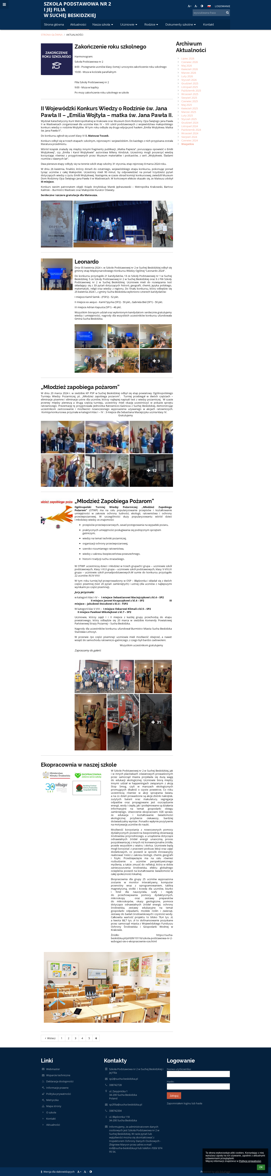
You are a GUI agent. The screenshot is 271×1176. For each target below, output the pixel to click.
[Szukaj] (227, 12)
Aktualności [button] (78, 24)
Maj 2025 (186, 105)
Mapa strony (53, 1106)
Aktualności (74, 34)
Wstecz (51, 1038)
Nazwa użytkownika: (179, 1069)
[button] (202, 6)
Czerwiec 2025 (189, 101)
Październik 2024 (191, 130)
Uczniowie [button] (127, 24)
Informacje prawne (57, 1087)
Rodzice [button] (149, 24)
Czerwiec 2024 (189, 140)
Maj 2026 (186, 65)
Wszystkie (187, 144)
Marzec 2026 (188, 72)
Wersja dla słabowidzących (59, 1171)
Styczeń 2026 (189, 80)
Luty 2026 (187, 76)
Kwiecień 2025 (189, 108)
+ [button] (190, 6)
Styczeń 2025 (189, 119)
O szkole (51, 1112)
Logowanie (222, 6)
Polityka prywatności (58, 1094)
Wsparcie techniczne (58, 1075)
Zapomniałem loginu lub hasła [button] (184, 1103)
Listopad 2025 (189, 87)
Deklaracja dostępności (59, 1081)
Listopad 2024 (189, 126)
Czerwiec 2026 (189, 62)
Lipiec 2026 (187, 58)
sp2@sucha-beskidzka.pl (123, 1079)
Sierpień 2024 (189, 137)
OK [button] (261, 1167)
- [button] (197, 6)
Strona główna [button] (54, 24)
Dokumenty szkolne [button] (179, 24)
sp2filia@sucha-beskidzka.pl (125, 1104)
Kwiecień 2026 (189, 69)
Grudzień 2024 (189, 122)
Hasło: (170, 1081)
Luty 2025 (187, 115)
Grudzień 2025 (189, 83)
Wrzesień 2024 (189, 133)
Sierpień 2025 (189, 97)
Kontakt (51, 1118)
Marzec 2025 (188, 112)
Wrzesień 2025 (189, 94)
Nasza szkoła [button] (101, 24)
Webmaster (53, 1069)
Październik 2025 (191, 90)
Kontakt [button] (208, 24)
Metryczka (52, 1100)
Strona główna (51, 34)
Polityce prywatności (250, 1161)
